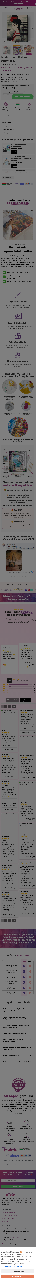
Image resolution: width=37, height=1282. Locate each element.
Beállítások (18, 1271)
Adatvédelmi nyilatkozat (11, 1266)
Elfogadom (17, 1276)
